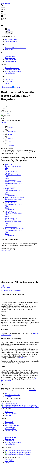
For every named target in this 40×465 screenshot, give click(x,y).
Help (8, 30)
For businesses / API (11, 61)
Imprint (7, 83)
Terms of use (9, 79)
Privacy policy (9, 81)
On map (4, 123)
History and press (10, 58)
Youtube (27, 454)
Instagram (28, 452)
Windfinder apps (10, 56)
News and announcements (13, 71)
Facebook (17, 87)
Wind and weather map (12, 39)
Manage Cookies (10, 73)
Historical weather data (12, 68)
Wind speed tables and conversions (15, 48)
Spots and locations (11, 41)
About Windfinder (10, 59)
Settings (10, 33)
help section (22, 358)
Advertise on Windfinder (12, 69)
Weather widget (9, 49)
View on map (8, 87)
